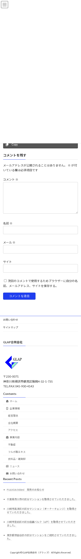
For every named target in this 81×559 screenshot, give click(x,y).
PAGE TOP (75, 537)
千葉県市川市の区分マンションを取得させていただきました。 (42, 499)
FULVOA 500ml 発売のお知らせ (25, 489)
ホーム (13, 401)
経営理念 (13, 415)
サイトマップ (10, 327)
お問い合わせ (10, 319)
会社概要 (13, 422)
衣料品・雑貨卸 (17, 458)
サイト (7, 261)
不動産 (12, 444)
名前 (7, 223)
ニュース (15, 466)
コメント (10, 179)
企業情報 (15, 408)
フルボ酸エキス (17, 451)
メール (9, 242)
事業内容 (15, 437)
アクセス (13, 430)
